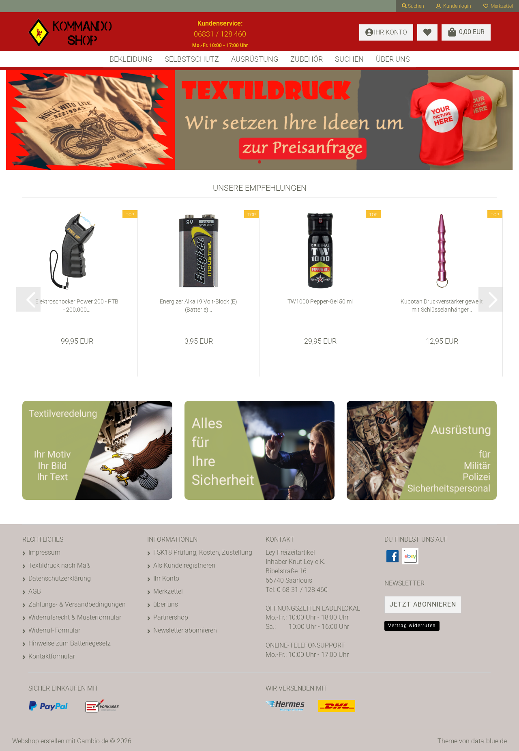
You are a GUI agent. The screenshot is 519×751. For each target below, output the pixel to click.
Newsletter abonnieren (185, 630)
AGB (34, 591)
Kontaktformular (51, 656)
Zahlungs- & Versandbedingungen (77, 604)
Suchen (349, 59)
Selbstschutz (192, 59)
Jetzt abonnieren (423, 604)
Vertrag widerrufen (412, 625)
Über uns (393, 59)
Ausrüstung (254, 59)
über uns (165, 604)
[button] (28, 299)
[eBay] (410, 556)
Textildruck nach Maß (59, 565)
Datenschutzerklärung (59, 578)
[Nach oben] (497, 739)
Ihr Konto (166, 578)
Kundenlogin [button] (456, 6)
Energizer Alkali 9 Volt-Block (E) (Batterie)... (198, 305)
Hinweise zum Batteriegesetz (69, 643)
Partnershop (170, 617)
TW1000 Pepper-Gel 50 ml (320, 301)
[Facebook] (392, 556)
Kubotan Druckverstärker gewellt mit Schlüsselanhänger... (442, 305)
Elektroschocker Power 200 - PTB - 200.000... (76, 305)
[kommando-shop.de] (81, 32)
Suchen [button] (415, 6)
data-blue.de (489, 741)
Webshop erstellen (38, 741)
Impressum (44, 552)
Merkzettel (500, 6)
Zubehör (306, 59)
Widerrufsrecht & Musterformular (74, 617)
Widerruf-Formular (54, 630)
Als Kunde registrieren (184, 565)
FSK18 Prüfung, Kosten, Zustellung (202, 552)
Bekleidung (130, 59)
